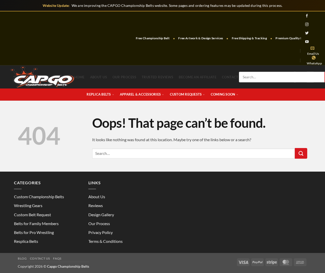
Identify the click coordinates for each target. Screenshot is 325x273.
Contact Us (40, 258)
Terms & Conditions (105, 241)
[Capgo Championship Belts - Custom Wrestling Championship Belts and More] (42, 76)
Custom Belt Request (32, 214)
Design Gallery (101, 214)
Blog (22, 258)
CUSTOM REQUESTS (186, 94)
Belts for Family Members (36, 223)
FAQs (57, 258)
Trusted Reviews (157, 77)
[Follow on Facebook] (307, 15)
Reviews (95, 205)
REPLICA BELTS (99, 94)
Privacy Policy (100, 232)
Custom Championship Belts (39, 196)
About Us (98, 77)
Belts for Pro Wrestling (34, 232)
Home (79, 77)
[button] (295, 77)
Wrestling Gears (28, 205)
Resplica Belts (26, 241)
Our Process (124, 77)
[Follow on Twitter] (307, 33)
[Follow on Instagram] (307, 24)
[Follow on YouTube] (307, 41)
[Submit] (301, 153)
